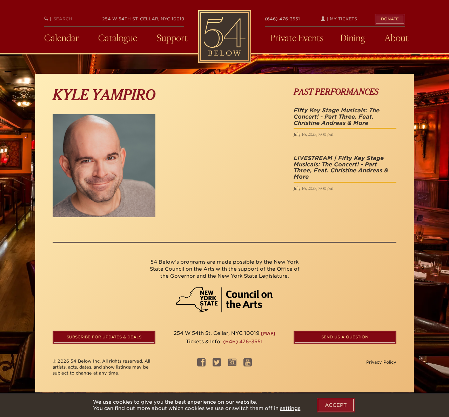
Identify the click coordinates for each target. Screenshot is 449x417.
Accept (336, 405)
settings (290, 408)
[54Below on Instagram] (232, 364)
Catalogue (117, 37)
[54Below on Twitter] (217, 364)
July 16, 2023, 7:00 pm (313, 134)
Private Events (296, 37)
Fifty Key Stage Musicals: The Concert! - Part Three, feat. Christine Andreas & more (337, 116)
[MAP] (268, 333)
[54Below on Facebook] (201, 364)
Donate (390, 18)
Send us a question (344, 337)
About (396, 37)
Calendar (61, 37)
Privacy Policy (381, 362)
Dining (352, 37)
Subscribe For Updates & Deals (104, 337)
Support (172, 37)
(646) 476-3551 (282, 18)
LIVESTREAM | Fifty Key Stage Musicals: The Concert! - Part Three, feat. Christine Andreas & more (341, 167)
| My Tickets (341, 18)
